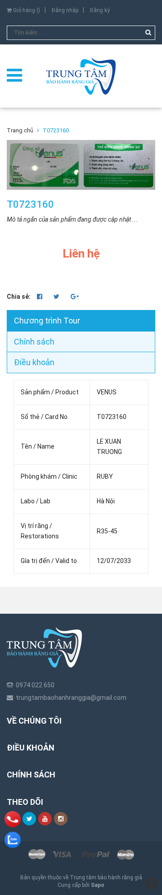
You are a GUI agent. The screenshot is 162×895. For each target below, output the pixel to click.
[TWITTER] (29, 818)
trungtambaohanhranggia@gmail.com (71, 697)
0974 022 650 (35, 685)
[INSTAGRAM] (61, 818)
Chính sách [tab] (34, 341)
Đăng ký (100, 10)
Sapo (97, 885)
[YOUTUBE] (45, 818)
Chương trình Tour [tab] (47, 320)
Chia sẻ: (19, 296)
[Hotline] (12, 819)
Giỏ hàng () (26, 10)
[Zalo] (12, 840)
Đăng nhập (65, 10)
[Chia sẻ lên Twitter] (57, 296)
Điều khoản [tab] (34, 362)
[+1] (74, 296)
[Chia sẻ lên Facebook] (40, 296)
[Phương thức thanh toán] (81, 854)
